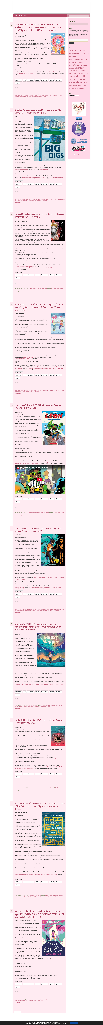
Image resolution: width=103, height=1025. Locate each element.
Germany (35, 199)
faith (25, 289)
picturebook (28, 706)
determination (26, 95)
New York (47, 199)
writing (82, 88)
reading (61, 95)
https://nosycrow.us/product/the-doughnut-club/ (26, 73)
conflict (16, 95)
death (18, 289)
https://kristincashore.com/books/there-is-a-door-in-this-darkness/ (33, 873)
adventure (31, 512)
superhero (31, 515)
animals (41, 94)
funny (48, 513)
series (84, 79)
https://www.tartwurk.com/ (20, 587)
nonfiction (34, 705)
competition (28, 513)
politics (50, 289)
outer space (20, 610)
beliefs (55, 288)
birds (63, 895)
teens (76, 85)
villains (26, 291)
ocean (58, 95)
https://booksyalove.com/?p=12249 (30, 357)
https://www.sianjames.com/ (39, 683)
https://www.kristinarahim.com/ (53, 71)
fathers (30, 788)
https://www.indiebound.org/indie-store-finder (49, 758)
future (33, 288)
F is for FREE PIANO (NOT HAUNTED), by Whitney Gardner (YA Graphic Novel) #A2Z (39, 721)
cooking (19, 390)
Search (15, 15)
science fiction (44, 288)
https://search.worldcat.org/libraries (22, 169)
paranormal (39, 288)
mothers (50, 95)
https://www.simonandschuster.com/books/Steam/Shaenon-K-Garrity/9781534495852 (46, 368)
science (24, 200)
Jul (11, 24)
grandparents (58, 609)
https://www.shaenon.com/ (40, 366)
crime (16, 289)
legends (35, 997)
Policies (26, 15)
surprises (30, 96)
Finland (29, 199)
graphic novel (43, 512)
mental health (47, 390)
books (82, 53)
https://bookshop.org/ (44, 169)
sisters (24, 96)
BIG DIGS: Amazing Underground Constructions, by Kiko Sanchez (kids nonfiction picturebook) (38, 111)
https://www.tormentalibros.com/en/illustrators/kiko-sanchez (34, 177)
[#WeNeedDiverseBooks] (78, 154)
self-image (21, 96)
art (43, 94)
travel (41, 96)
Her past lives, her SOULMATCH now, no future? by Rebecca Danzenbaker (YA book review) (39, 215)
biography (30, 705)
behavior (46, 94)
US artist (30, 391)
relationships (17, 96)
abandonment (17, 609)
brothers (53, 94)
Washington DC (45, 200)
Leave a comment (18, 98)
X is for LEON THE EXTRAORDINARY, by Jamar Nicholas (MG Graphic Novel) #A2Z (38, 406)
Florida (54, 609)
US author (44, 96)
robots (56, 390)
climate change (31, 609)
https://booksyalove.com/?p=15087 (22, 358)
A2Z (53, 512)
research (21, 1000)
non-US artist (52, 199)
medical (43, 95)
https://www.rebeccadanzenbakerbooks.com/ (24, 266)
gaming (54, 513)
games (51, 513)
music (47, 788)
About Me (20, 15)
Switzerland (37, 200)
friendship (32, 95)
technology (38, 96)
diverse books (31, 94)
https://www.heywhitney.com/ (29, 766)
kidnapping (38, 289)
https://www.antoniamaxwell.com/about (23, 977)
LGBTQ (40, 95)
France (32, 199)
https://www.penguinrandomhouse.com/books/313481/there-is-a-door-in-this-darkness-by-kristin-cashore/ (36, 874)
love (41, 289)
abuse (51, 895)
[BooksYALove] (54, 7)
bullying (56, 94)
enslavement (30, 390)
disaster (49, 609)
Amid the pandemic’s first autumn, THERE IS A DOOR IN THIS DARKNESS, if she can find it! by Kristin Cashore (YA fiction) (40, 806)
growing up (36, 95)
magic (51, 896)
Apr (12, 404)
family (30, 95)
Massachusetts (40, 199)
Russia (22, 200)
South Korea (28, 200)
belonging (49, 94)
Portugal (18, 200)
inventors (61, 513)
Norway (61, 199)
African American (57, 512)
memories (46, 95)
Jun (11, 109)
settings (65, 1023)
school (59, 390)
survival (19, 391)
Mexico (44, 199)
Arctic (54, 997)
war (80, 88)
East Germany (22, 199)
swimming (34, 96)
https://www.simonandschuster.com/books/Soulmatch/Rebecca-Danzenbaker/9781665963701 (34, 267)
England (26, 199)
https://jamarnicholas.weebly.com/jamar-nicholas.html (26, 462)
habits (47, 896)
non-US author (54, 95)
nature (20, 706)
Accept (74, 1022)
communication (60, 94)
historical (41, 787)
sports (27, 96)
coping (19, 95)
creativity (21, 95)
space (35, 610)
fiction (35, 94)
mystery (35, 288)
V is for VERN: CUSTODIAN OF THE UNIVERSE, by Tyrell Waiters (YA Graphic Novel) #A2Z (38, 530)
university (27, 391)
